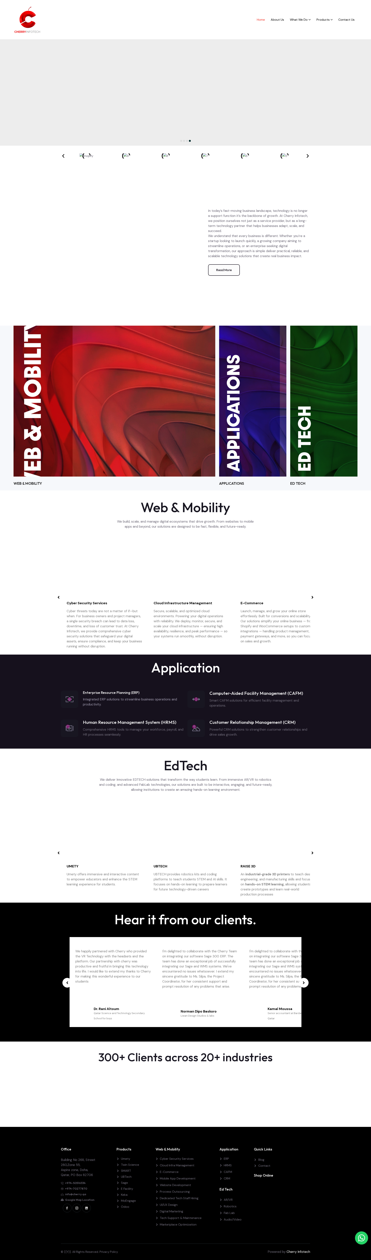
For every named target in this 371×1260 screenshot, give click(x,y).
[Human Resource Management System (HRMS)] (69, 728)
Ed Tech (226, 1189)
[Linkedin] (86, 1208)
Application (229, 1149)
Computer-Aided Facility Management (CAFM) (256, 693)
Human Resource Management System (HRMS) (129, 722)
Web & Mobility (168, 1149)
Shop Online (263, 1175)
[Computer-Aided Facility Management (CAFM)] (196, 699)
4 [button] (190, 141)
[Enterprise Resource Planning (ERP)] (69, 699)
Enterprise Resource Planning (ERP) (111, 693)
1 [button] (181, 141)
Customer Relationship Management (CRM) (252, 722)
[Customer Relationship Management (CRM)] (196, 728)
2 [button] (184, 141)
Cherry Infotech (298, 1252)
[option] (185, 92)
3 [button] (187, 141)
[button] (63, 156)
